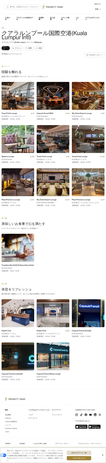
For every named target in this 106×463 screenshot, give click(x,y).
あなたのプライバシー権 (79, 452)
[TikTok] (81, 415)
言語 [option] (96, 9)
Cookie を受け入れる (79, 458)
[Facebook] (86, 415)
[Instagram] (76, 415)
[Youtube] (90, 415)
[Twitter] (100, 415)
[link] (81, 427)
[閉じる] (102, 455)
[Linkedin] (95, 415)
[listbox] (98, 9)
